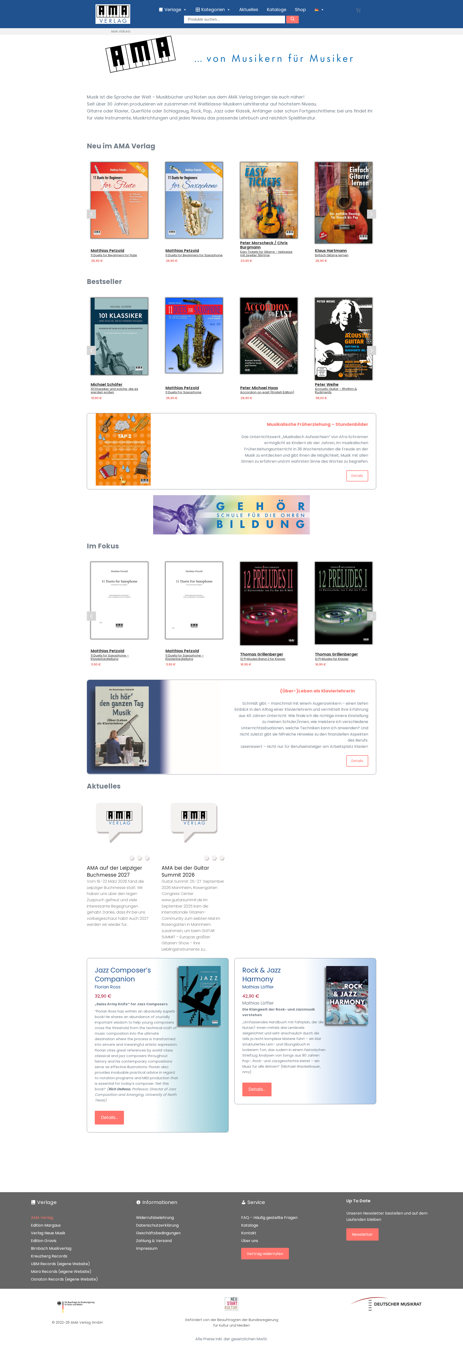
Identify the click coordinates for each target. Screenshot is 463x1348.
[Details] (96, 200)
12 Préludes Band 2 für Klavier (263, 659)
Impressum (146, 1248)
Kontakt (248, 1233)
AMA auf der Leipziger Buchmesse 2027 (114, 871)
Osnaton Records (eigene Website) (64, 1279)
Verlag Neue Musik (48, 1233)
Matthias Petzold (84, 251)
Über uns (249, 1240)
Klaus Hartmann (307, 251)
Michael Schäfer (107, 384)
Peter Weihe (327, 384)
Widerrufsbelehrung (155, 1217)
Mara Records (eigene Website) (61, 1271)
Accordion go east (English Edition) (267, 392)
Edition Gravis (43, 1240)
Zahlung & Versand (154, 1240)
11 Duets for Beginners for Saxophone (170, 255)
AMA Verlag (42, 1217)
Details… (109, 1117)
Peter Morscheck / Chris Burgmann (240, 245)
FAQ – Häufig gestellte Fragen (269, 1217)
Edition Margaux (46, 1225)
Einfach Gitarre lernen (308, 255)
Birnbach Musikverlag (51, 1248)
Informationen (159, 1202)
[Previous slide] (91, 214)
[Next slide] (371, 214)
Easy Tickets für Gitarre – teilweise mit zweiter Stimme (243, 253)
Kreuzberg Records (49, 1256)
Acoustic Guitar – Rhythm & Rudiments (336, 390)
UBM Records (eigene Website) (60, 1264)
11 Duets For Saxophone (183, 392)
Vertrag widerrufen (265, 1253)
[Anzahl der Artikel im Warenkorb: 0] (358, 10)
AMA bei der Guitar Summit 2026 (185, 871)
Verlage (47, 1202)
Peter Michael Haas (259, 388)
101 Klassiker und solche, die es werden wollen (114, 390)
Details (357, 475)
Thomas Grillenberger (261, 654)
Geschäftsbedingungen (158, 1233)
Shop (300, 10)
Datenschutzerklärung (157, 1225)
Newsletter (362, 1234)
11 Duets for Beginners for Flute (90, 255)
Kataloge (276, 10)
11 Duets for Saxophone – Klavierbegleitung (110, 657)
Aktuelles (248, 10)
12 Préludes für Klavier (332, 659)
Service (256, 1202)
